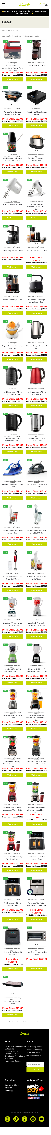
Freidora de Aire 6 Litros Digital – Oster (12, 904)
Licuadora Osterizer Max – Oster (12, 716)
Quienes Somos (11, 1051)
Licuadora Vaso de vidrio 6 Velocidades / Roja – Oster (12, 809)
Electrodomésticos (36, 62)
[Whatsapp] (24, 1119)
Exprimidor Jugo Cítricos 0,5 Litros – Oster (12, 347)
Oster (40, 201)
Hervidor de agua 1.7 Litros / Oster (36, 347)
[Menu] (5, 4)
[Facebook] (33, 1119)
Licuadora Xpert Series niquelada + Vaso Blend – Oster (36, 810)
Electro (10, 30)
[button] (44, 4)
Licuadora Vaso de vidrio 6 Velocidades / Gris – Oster (36, 763)
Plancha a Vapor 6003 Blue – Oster (12, 486)
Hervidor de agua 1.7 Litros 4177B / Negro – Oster (12, 393)
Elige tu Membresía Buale (15, 1046)
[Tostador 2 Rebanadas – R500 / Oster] (36, 142)
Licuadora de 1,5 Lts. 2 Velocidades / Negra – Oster (36, 670)
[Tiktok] (16, 1119)
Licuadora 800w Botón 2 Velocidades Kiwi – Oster (13, 670)
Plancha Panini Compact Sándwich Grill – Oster (12, 113)
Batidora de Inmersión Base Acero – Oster (13, 532)
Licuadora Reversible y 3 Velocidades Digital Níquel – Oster (13, 764)
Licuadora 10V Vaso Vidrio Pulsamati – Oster (12, 624)
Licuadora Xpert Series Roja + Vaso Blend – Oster (13, 858)
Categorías (9, 1049)
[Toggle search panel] (40, 4)
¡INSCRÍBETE (9, 11)
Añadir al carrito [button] (12, 79)
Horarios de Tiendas (13, 1061)
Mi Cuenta (9, 1059)
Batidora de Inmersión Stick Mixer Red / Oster (13, 578)
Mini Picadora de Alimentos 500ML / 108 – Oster (12, 159)
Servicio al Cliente (12, 1085)
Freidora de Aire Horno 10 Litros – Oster (12, 953)
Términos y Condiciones (15, 1056)
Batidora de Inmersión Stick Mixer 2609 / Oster (37, 532)
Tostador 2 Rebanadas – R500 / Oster (36, 159)
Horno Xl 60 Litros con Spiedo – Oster (36, 953)
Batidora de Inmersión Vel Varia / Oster (36, 578)
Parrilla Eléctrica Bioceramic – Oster (12, 1002)
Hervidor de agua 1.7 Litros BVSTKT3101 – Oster (12, 439)
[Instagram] (7, 1119)
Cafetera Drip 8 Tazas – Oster (12, 251)
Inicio (3, 30)
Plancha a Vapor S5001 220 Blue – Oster (37, 486)
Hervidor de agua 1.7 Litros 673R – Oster (36, 393)
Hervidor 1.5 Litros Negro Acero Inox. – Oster (36, 301)
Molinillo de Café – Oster (36, 66)
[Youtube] (41, 1119)
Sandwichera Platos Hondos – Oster (36, 113)
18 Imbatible (12, 62)
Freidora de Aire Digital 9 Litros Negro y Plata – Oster (36, 904)
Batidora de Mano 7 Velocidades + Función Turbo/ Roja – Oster (12, 68)
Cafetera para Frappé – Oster (12, 300)
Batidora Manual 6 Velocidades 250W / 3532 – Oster (36, 206)
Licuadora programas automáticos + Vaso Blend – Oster (36, 717)
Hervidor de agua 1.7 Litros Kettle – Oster (36, 439)
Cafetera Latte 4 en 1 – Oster (36, 251)
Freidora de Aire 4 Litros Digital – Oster (36, 858)
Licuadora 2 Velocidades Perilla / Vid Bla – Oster (36, 624)
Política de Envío (12, 1054)
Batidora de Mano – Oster (12, 204)
